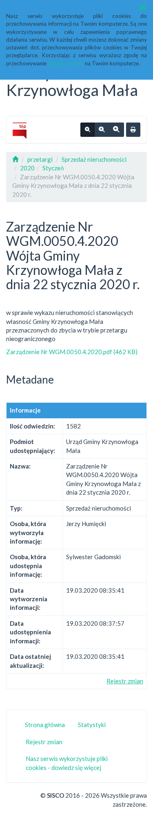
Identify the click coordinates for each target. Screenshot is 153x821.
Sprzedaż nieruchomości (94, 159)
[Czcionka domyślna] (87, 130)
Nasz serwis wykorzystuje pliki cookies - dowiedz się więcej (67, 763)
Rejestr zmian (124, 681)
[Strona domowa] (15, 159)
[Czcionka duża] (116, 130)
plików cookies (66, 63)
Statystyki (92, 724)
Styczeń (53, 168)
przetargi (40, 159)
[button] (142, 7)
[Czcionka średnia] (101, 130)
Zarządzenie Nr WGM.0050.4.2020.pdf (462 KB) (71, 351)
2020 (27, 168)
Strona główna (45, 724)
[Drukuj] (133, 130)
